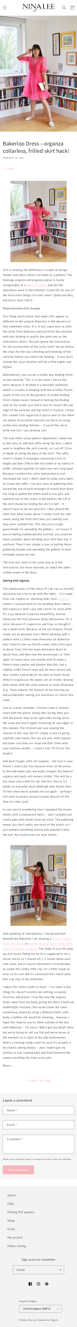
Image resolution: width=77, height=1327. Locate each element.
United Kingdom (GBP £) (37, 1308)
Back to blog (41, 1080)
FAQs (10, 1203)
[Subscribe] (60, 1269)
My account (14, 1237)
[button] (5, 8)
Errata (11, 1229)
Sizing (11, 1220)
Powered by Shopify (47, 1320)
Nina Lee (32, 1320)
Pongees (63, 598)
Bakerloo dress (37, 285)
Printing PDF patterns (21, 1212)
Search (11, 1195)
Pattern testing (16, 1246)
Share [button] (10, 168)
